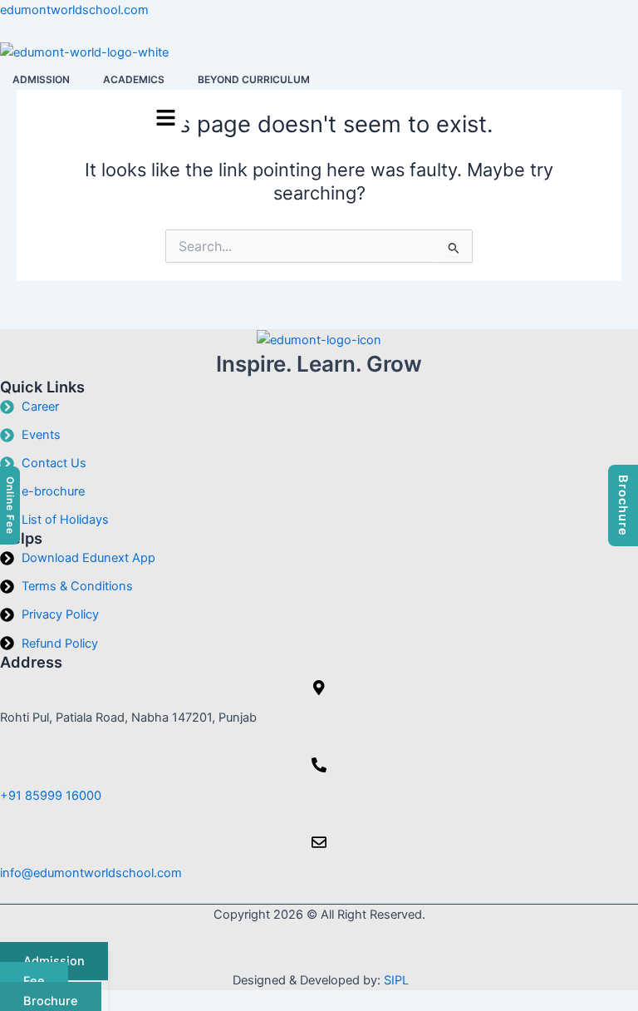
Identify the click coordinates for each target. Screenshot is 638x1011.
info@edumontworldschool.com (91, 873)
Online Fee (10, 505)
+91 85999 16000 (50, 795)
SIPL (396, 980)
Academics (133, 79)
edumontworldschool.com (74, 9)
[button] (45, 79)
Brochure (623, 505)
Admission (41, 79)
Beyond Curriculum (254, 79)
